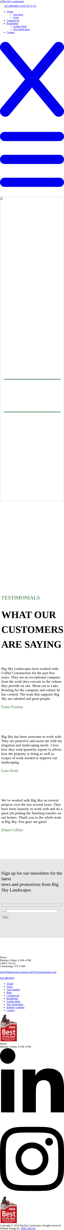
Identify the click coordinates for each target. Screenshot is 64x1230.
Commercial (13, 20)
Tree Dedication (21, 29)
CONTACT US (28, 6)
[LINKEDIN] (32, 1120)
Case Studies (13, 989)
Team (16, 17)
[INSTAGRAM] (32, 1194)
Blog (9, 992)
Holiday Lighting (15, 1007)
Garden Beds (20, 26)
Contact (11, 32)
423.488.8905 (12, 6)
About (10, 11)
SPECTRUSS (28, 1228)
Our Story (18, 14)
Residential (12, 23)
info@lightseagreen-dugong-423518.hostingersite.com (28, 972)
